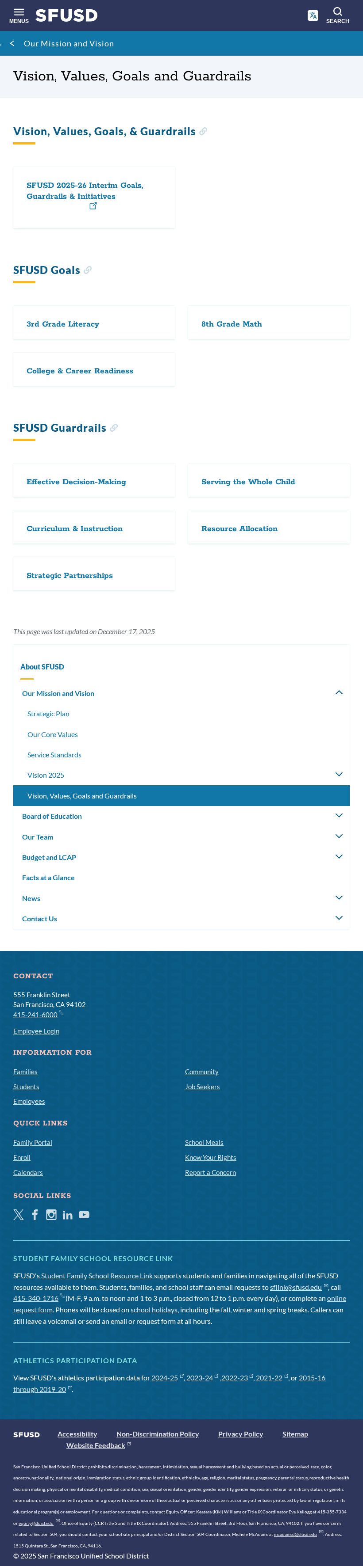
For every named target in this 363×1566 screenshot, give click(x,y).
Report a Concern (210, 1172)
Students (26, 1087)
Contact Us (39, 918)
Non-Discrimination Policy (157, 1433)
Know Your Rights (210, 1157)
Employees (29, 1101)
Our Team (37, 836)
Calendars (28, 1172)
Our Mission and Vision (69, 43)
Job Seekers (202, 1087)
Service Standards (54, 754)
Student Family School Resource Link (97, 1275)
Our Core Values (52, 734)
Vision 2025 (45, 775)
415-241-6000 (35, 1015)
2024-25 (164, 1377)
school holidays (154, 1309)
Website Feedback (95, 1445)
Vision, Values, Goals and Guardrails (82, 795)
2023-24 (199, 1377)
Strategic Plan (48, 713)
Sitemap (295, 1433)
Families (25, 1072)
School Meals (204, 1142)
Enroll (22, 1157)
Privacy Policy (240, 1433)
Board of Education (52, 816)
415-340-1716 (35, 1298)
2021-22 (269, 1377)
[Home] (66, 17)
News (31, 898)
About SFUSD (42, 666)
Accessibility (77, 1433)
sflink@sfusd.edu (296, 1287)
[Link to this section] (203, 132)
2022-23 (234, 1377)
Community (202, 1072)
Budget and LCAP (49, 857)
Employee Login (36, 1031)
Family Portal (32, 1142)
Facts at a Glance (48, 877)
